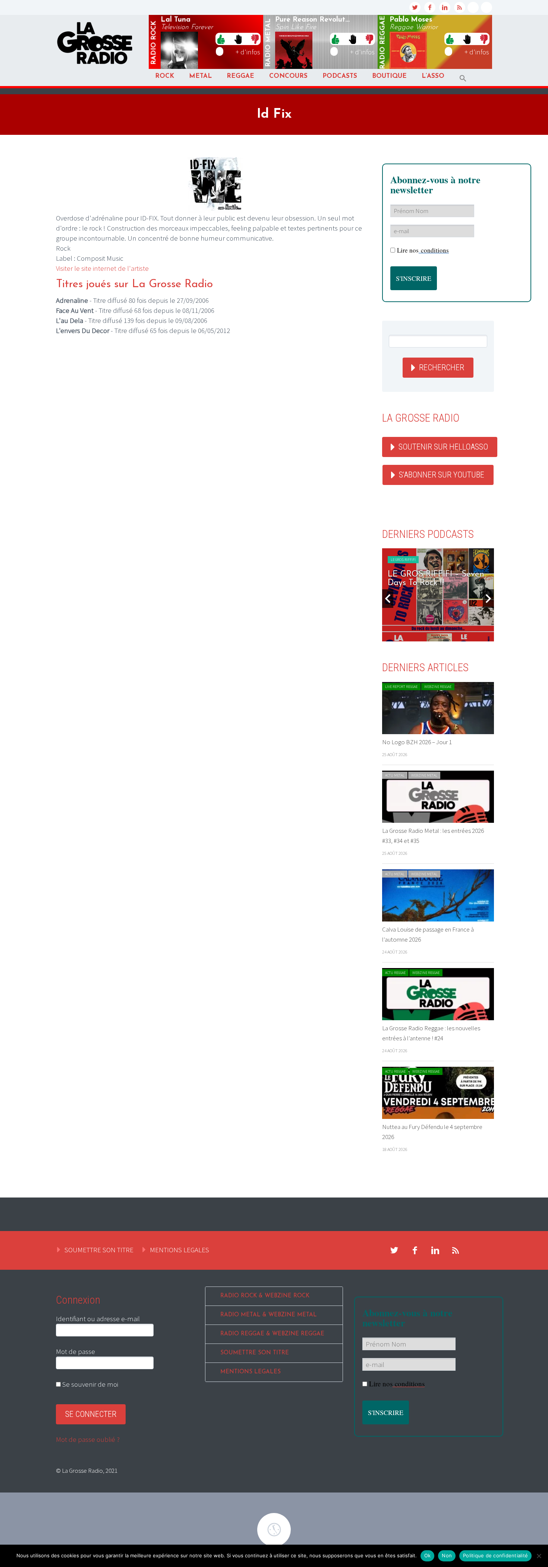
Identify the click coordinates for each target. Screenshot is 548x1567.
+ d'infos (248, 51)
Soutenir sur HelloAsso (443, 446)
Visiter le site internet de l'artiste (102, 268)
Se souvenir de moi (89, 1384)
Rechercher (441, 367)
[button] (463, 78)
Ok (427, 1555)
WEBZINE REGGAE (437, 686)
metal (268, 43)
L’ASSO (433, 76)
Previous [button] (387, 598)
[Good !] (221, 38)
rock (154, 43)
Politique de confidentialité (495, 1555)
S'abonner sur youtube (441, 474)
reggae (382, 42)
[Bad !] (255, 38)
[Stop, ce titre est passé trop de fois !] (238, 38)
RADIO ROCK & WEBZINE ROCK (264, 1296)
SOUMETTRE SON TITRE (98, 1249)
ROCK (164, 76)
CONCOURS (288, 76)
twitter (415, 7)
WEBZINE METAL (424, 775)
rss (459, 7)
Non (447, 1555)
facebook (429, 7)
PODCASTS (339, 76)
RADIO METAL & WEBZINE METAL (268, 1315)
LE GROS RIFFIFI (403, 559)
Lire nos (423, 250)
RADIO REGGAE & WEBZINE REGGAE (272, 1334)
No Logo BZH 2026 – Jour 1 (417, 742)
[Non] (538, 1556)
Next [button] (488, 598)
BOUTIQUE (389, 76)
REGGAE (240, 76)
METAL (200, 76)
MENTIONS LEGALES (179, 1249)
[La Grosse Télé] (473, 7)
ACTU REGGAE (395, 972)
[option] (438, 594)
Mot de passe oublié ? (88, 1439)
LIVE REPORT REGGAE (401, 686)
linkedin (444, 7)
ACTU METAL (394, 775)
